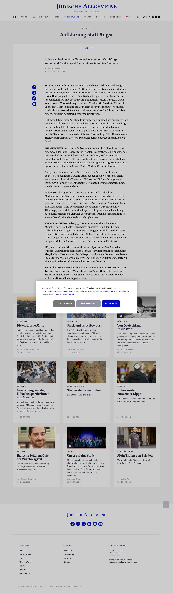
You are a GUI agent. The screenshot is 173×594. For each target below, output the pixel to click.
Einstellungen (88, 303)
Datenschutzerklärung (64, 294)
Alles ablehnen (64, 303)
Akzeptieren (111, 303)
